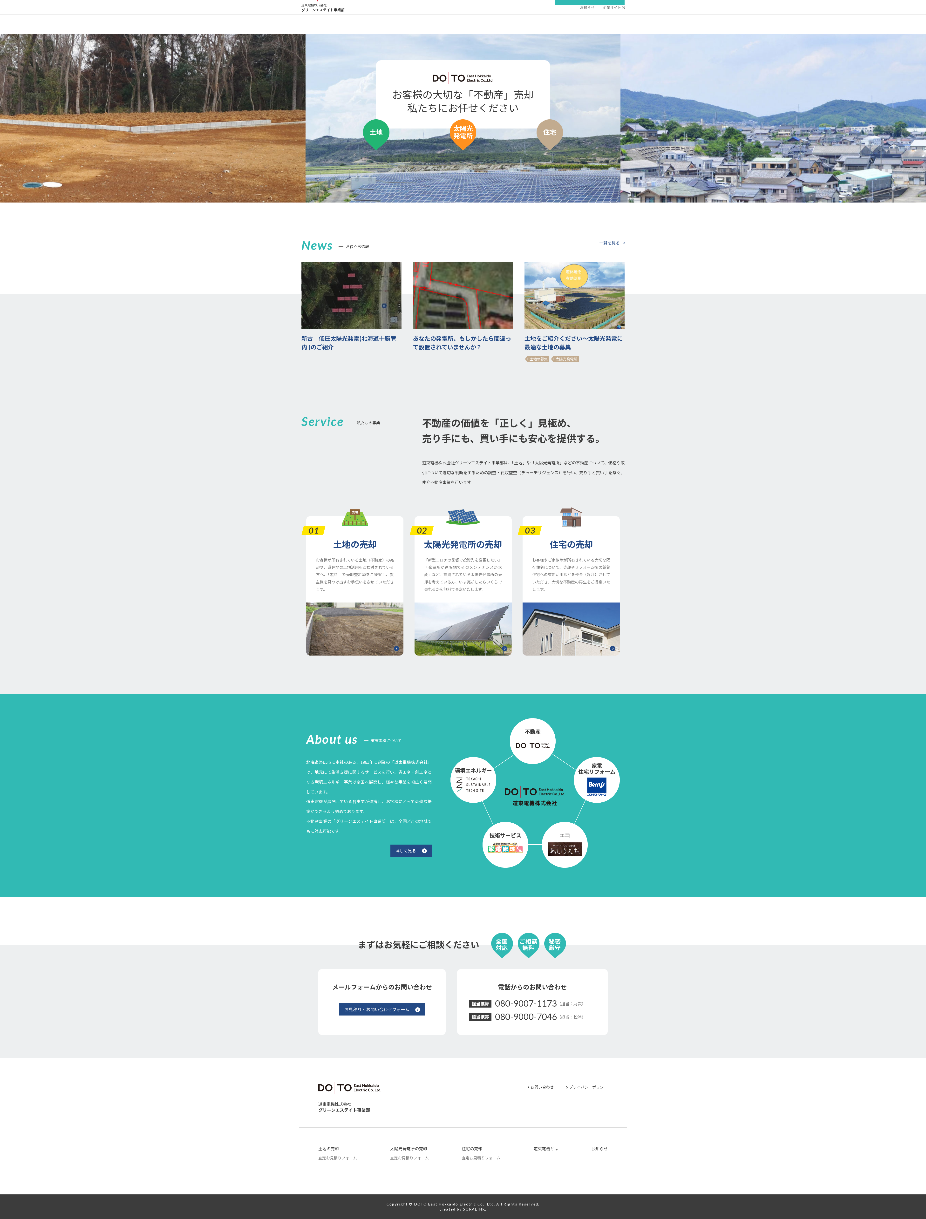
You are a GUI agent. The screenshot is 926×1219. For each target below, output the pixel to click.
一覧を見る (609, 243)
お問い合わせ (542, 1087)
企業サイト (612, 7)
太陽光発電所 (566, 358)
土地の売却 (355, 544)
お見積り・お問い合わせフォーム (376, 1009)
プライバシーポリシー (588, 1087)
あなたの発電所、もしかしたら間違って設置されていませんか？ (462, 342)
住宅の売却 (571, 544)
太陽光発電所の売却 (463, 544)
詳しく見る (405, 850)
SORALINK (474, 1209)
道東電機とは (546, 1148)
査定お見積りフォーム (337, 1158)
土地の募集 (539, 358)
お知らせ (587, 7)
